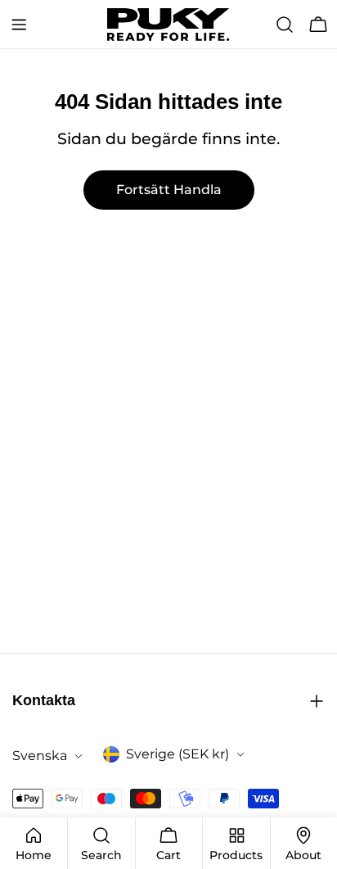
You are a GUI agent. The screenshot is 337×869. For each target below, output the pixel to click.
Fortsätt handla (169, 189)
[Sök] (284, 24)
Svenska (39, 755)
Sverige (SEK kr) (177, 754)
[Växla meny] (18, 24)
